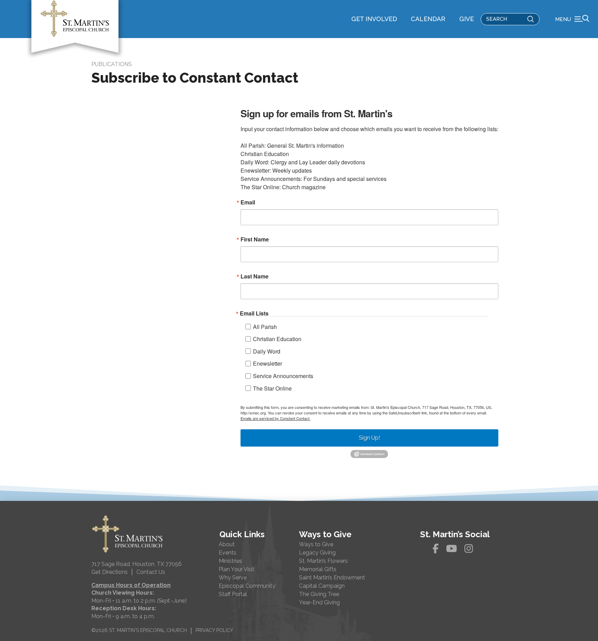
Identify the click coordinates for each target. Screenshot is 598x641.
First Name (255, 239)
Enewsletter (267, 363)
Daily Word (266, 351)
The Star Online (272, 388)
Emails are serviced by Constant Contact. (275, 418)
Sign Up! (369, 437)
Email (248, 202)
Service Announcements (283, 376)
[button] (572, 19)
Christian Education (277, 339)
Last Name (255, 276)
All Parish (265, 327)
